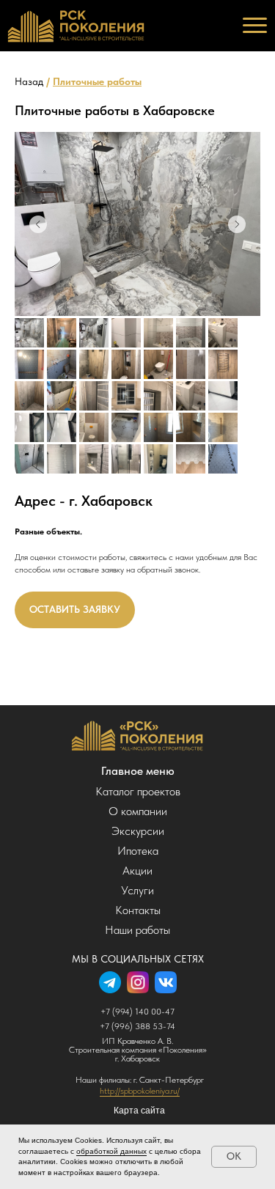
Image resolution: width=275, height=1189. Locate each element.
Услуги (137, 890)
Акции (137, 870)
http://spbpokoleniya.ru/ (140, 1091)
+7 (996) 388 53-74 (137, 1026)
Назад (29, 81)
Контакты (138, 910)
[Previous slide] (38, 224)
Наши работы (137, 930)
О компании (138, 811)
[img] (137, 735)
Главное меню (138, 771)
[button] (75, 610)
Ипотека (137, 851)
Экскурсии (137, 831)
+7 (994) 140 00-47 (137, 1011)
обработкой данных (111, 1151)
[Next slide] (237, 224)
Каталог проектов (137, 791)
